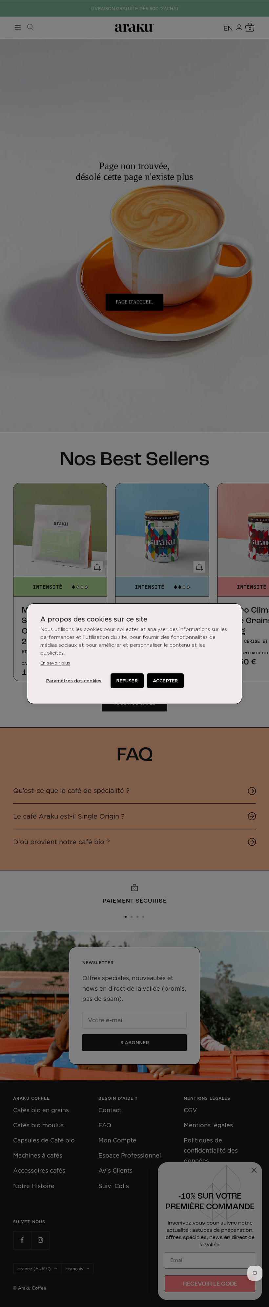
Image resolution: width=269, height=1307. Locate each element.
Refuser (126, 680)
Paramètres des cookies (73, 680)
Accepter (165, 680)
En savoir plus (55, 663)
